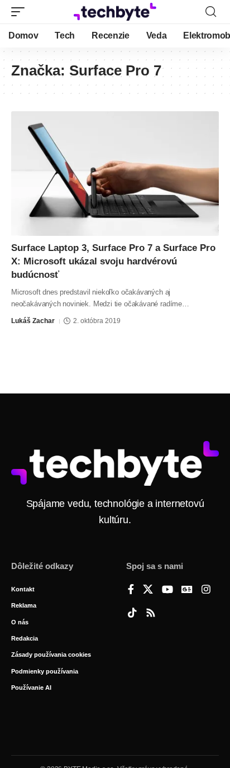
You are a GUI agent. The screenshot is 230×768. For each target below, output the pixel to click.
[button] (20, 11)
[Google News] (187, 590)
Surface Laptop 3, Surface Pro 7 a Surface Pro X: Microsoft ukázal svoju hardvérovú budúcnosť (113, 261)
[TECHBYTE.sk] (115, 12)
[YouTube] (167, 590)
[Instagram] (206, 590)
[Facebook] (131, 590)
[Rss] (150, 614)
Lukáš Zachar (33, 321)
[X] (148, 590)
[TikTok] (132, 614)
